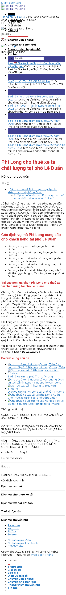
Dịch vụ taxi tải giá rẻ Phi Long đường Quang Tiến (36, 366)
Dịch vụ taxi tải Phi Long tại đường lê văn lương (36, 381)
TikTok (12, 531)
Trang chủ (8, 16)
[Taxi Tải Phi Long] (13, 7)
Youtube (13, 528)
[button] (5, 183)
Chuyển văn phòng (21, 39)
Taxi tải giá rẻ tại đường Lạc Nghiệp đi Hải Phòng (36, 402)
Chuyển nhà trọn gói (22, 44)
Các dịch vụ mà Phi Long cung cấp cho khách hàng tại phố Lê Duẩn (32, 191)
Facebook (14, 525)
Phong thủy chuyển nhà (24, 49)
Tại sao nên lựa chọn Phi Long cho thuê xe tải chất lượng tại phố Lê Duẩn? (39, 197)
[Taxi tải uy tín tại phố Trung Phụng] (36, 373)
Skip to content (11, 2)
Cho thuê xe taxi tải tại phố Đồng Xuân (32, 397)
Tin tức (12, 54)
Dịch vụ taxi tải (18, 575)
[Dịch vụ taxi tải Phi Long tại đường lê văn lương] (33, 379)
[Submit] (2, 38)
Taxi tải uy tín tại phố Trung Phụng (30, 376)
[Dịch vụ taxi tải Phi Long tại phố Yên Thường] (36, 388)
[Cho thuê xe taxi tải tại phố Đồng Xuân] (34, 394)
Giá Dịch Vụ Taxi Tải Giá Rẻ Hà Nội (29, 81)
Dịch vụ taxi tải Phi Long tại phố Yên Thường (36, 391)
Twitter (12, 534)
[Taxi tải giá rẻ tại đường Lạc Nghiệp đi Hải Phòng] (31, 400)
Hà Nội (21, 16)
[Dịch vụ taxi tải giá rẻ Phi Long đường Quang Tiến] (31, 364)
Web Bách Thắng (42, 554)
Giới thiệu (14, 25)
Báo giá (13, 30)
